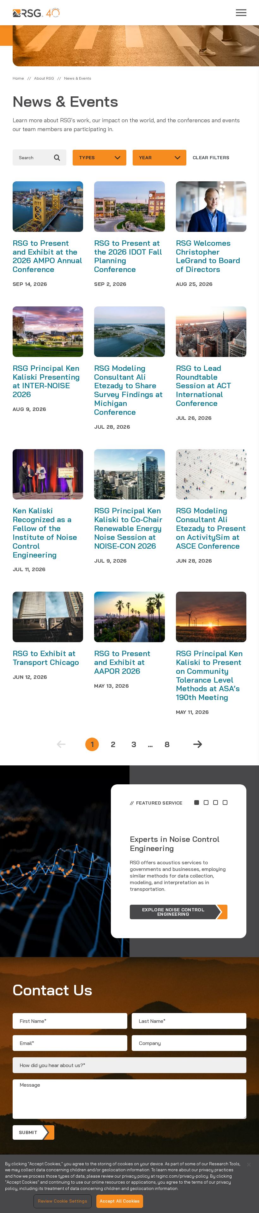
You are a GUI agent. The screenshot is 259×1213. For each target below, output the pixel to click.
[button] (196, 802)
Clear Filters (211, 157)
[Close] (249, 1165)
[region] (129, 1184)
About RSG (44, 78)
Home (18, 78)
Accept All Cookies (120, 1201)
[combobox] (99, 158)
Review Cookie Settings (62, 1201)
